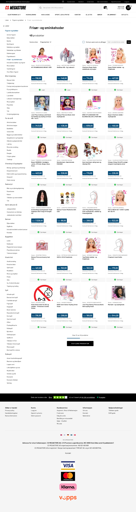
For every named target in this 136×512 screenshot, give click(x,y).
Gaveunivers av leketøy (14, 212)
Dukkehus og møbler (13, 47)
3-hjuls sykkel (11, 156)
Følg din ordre (61, 416)
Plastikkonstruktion (13, 250)
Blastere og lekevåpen (14, 361)
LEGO (8, 241)
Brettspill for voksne (13, 350)
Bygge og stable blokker (14, 135)
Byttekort (10, 331)
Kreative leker (11, 264)
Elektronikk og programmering (16, 174)
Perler (9, 277)
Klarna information (11, 416)
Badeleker (10, 128)
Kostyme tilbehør (12, 380)
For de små (9, 118)
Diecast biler (11, 80)
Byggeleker (9, 237)
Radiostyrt (9, 184)
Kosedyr (9, 232)
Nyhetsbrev (86, 416)
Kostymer (10, 377)
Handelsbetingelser (11, 413)
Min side (59, 424)
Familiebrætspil (12, 300)
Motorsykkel (11, 102)
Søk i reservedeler (102, 1)
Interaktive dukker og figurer (16, 62)
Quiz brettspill (11, 319)
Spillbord (10, 338)
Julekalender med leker (14, 215)
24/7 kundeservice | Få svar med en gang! (18, 1)
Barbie (9, 41)
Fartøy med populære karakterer (17, 86)
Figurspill (10, 303)
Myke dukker (11, 223)
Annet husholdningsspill (14, 358)
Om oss (85, 410)
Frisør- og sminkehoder (14, 59)
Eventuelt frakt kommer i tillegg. (39, 83)
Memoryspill (10, 347)
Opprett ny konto (116, 1)
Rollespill (9, 328)
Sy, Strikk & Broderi (13, 283)
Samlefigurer (11, 69)
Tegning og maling (12, 286)
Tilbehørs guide (113, 410)
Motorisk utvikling (12, 147)
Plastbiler (10, 105)
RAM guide (112, 413)
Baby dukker (11, 38)
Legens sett (11, 364)
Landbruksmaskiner (13, 92)
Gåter (9, 322)
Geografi (10, 177)
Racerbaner (10, 191)
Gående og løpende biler (14, 141)
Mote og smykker (12, 274)
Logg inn (126, 1)
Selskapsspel (11, 334)
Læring (9, 144)
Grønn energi (11, 180)
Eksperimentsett (12, 171)
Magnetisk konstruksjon (14, 247)
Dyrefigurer (10, 44)
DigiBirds (9, 226)
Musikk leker (10, 370)
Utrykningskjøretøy (13, 114)
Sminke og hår (11, 374)
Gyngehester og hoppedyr (15, 138)
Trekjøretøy (10, 83)
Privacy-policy (9, 410)
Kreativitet (9, 257)
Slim (8, 280)
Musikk (9, 150)
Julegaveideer (11, 209)
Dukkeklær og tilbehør (14, 50)
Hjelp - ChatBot (62, 421)
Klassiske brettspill (13, 313)
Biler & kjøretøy (10, 76)
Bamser (8, 219)
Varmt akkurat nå (11, 205)
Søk (129, 42)
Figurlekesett (11, 56)
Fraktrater (60, 413)
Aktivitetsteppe (12, 125)
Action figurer (11, 35)
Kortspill (9, 316)
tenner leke (10, 132)
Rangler (9, 153)
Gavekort (81, 1)
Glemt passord (36, 416)
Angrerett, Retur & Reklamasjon (67, 410)
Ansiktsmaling (11, 261)
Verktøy (9, 383)
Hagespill (10, 307)
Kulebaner (10, 244)
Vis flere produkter (80, 343)
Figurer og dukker (11, 31)
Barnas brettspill (12, 297)
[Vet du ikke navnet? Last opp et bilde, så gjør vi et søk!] (105, 7)
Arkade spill (10, 294)
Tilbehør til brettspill (13, 344)
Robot (9, 194)
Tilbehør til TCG (12, 341)
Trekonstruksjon (12, 253)
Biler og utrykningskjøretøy (15, 188)
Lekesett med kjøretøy (14, 99)
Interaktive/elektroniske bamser (17, 229)
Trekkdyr (9, 159)
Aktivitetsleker (11, 122)
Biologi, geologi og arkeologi (16, 168)
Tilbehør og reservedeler (14, 197)
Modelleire (10, 271)
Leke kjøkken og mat (13, 367)
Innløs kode (90, 1)
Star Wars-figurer (12, 72)
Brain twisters (11, 310)
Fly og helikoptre (12, 89)
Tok (8, 111)
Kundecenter (71, 1)
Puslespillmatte (12, 325)
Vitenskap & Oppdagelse (13, 163)
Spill (6, 290)
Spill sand (10, 267)
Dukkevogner (11, 53)
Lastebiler (10, 95)
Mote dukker (11, 66)
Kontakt (85, 413)
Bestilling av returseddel (64, 418)
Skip (8, 108)
